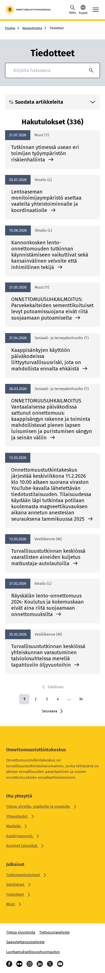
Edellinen (56, 687)
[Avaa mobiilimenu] (96, 9)
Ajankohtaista (32, 28)
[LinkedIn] (40, 964)
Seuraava (49, 711)
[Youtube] (60, 964)
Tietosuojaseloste (54, 932)
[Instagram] (30, 964)
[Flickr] (19, 964)
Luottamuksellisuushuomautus (33, 952)
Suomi (83, 13)
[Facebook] (9, 964)
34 (81, 699)
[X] (50, 964)
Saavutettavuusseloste (25, 942)
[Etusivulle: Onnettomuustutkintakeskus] (28, 10)
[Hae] (91, 70)
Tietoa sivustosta (20, 932)
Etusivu (10, 28)
